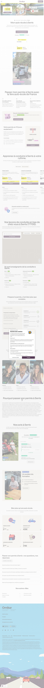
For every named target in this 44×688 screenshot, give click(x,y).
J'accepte (28, 357)
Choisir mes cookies (15, 357)
